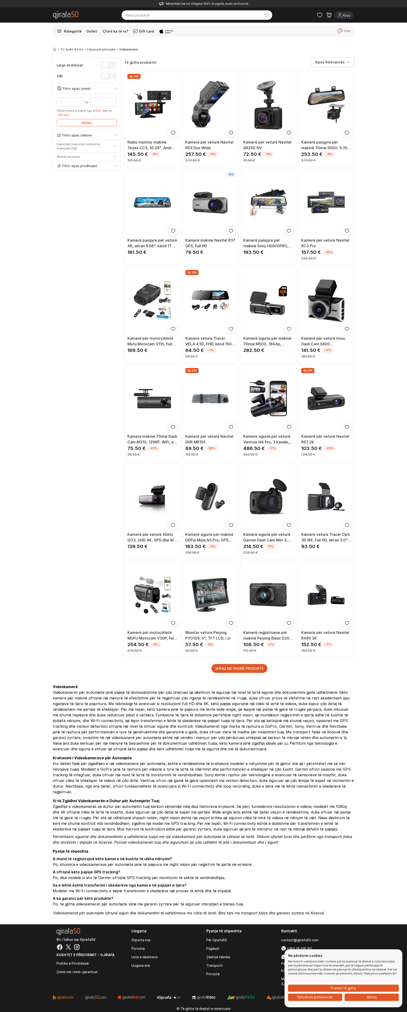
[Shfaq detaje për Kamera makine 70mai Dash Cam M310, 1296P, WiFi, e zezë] (152, 399)
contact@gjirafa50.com (299, 940)
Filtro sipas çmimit (77, 88)
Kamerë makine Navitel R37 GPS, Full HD (210, 243)
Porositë (138, 948)
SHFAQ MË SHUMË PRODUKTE (239, 668)
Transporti (214, 965)
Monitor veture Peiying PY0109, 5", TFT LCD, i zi (207, 635)
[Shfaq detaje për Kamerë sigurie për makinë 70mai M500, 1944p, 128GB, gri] (268, 301)
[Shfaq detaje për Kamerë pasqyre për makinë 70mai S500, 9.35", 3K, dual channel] (326, 104)
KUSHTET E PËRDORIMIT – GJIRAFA (85, 955)
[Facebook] (60, 947)
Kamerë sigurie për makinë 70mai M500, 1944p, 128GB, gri (267, 341)
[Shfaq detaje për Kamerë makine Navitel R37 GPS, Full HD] (210, 202)
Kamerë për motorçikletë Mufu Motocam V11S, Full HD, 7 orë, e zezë (150, 341)
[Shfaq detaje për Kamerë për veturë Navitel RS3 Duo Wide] (210, 104)
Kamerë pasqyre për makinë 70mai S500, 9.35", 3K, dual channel (325, 145)
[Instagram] (76, 947)
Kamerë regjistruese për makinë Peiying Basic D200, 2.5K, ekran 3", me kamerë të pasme (268, 635)
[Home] (55, 49)
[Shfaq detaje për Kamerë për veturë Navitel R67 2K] (326, 399)
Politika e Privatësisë (73, 963)
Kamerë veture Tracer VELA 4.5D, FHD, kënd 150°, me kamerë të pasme (209, 341)
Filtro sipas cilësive (77, 135)
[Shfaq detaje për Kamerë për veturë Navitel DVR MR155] (210, 399)
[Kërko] (266, 15)
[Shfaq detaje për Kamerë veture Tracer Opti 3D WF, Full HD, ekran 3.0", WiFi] (326, 497)
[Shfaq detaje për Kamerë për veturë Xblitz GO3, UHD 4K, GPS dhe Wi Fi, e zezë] (152, 497)
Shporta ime (140, 940)
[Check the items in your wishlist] (319, 15)
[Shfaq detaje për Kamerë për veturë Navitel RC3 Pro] (326, 202)
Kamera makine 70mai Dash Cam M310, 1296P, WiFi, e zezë (152, 439)
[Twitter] (68, 947)
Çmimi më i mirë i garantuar (77, 972)
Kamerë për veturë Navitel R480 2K (325, 635)
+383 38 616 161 (299, 948)
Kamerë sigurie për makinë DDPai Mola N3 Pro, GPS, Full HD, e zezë (209, 537)
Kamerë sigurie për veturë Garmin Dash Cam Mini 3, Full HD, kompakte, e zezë (266, 537)
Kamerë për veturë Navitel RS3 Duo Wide (209, 145)
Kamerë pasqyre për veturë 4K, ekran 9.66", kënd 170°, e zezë (152, 243)
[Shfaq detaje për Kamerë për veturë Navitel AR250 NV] (268, 104)
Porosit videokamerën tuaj (137, 842)
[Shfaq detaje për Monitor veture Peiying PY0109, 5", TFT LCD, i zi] (210, 595)
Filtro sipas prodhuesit (79, 166)
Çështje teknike (218, 957)
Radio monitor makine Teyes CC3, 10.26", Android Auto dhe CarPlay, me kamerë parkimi (152, 145)
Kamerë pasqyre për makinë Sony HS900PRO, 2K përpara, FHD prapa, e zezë (266, 243)
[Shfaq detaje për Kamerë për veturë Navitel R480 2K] (326, 595)
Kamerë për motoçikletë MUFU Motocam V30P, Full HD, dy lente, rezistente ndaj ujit (151, 635)
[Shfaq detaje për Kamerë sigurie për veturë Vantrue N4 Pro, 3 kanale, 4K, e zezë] (268, 399)
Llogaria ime (140, 965)
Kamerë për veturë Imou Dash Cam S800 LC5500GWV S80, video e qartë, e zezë (325, 341)
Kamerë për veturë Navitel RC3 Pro (325, 243)
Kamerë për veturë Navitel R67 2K (325, 439)
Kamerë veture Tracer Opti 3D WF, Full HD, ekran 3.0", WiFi (325, 537)
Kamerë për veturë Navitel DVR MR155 (209, 439)
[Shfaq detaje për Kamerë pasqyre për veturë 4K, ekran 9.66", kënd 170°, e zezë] (152, 202)
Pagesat (212, 948)
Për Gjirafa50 (216, 940)
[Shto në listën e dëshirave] (173, 132)
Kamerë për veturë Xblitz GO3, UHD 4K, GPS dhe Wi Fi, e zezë (151, 537)
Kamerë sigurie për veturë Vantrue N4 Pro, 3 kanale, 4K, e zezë (266, 439)
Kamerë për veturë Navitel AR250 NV (267, 145)
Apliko (86, 123)
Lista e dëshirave (144, 957)
